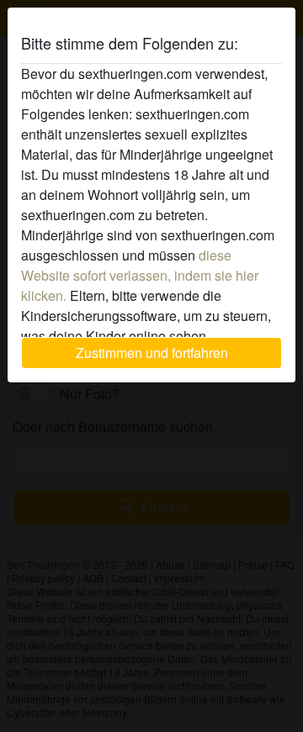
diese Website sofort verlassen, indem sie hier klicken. (139, 275)
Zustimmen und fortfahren (152, 352)
